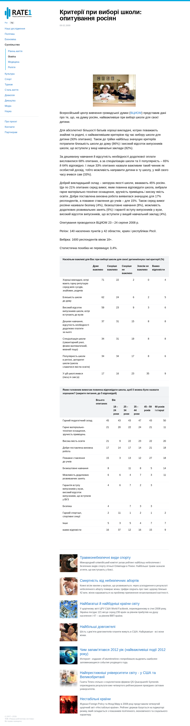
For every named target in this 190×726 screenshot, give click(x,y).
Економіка (10, 39)
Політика (10, 34)
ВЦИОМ (135, 112)
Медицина (13, 62)
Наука (8, 111)
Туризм (9, 84)
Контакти (10, 127)
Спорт (8, 79)
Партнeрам (11, 132)
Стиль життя (11, 90)
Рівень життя (15, 51)
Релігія (11, 67)
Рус (6, 23)
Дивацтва (10, 100)
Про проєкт (11, 121)
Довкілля (10, 95)
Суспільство (12, 44)
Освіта (12, 56)
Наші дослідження (15, 28)
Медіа (8, 106)
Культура (10, 74)
